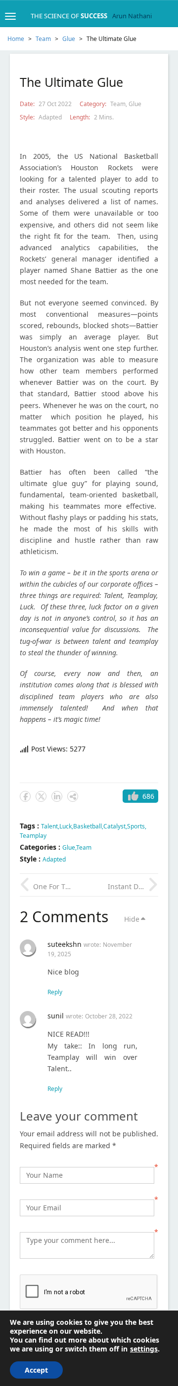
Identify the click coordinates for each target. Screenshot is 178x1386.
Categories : (41, 847)
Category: (94, 104)
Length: (80, 117)
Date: (28, 104)
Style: (28, 117)
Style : (31, 858)
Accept (36, 1370)
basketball (87, 826)
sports (136, 826)
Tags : (30, 825)
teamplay (33, 835)
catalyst (114, 826)
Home (15, 39)
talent (49, 826)
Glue (68, 39)
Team (43, 39)
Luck (65, 826)
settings (144, 1349)
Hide (131, 919)
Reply (54, 992)
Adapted (50, 117)
